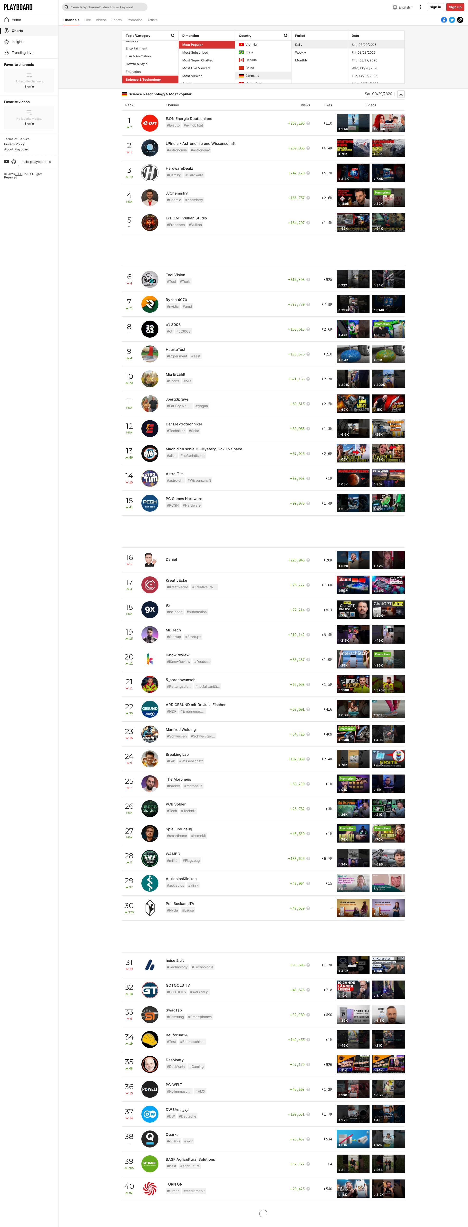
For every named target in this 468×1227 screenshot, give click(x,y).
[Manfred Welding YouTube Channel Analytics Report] (149, 734)
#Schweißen (177, 736)
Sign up (455, 7)
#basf (171, 1166)
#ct (169, 331)
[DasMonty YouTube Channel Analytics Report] (149, 1064)
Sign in (435, 7)
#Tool (171, 281)
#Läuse (188, 910)
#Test (195, 356)
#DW (171, 1116)
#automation (197, 612)
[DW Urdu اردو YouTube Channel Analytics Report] (149, 1114)
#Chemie (174, 200)
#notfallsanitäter (208, 686)
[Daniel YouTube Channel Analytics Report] (149, 560)
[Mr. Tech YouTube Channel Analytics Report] (149, 634)
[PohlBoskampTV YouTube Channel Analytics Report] (149, 908)
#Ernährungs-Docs (193, 711)
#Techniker (176, 431)
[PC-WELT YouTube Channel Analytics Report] (149, 1089)
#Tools (185, 281)
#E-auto (173, 125)
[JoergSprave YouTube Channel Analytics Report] (149, 403)
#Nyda (172, 910)
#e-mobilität (193, 125)
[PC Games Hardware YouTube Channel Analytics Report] (149, 503)
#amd (187, 306)
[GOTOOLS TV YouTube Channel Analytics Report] (149, 989)
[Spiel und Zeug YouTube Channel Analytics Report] (149, 833)
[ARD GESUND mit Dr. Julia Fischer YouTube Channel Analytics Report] (149, 709)
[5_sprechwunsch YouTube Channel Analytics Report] (149, 684)
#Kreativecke (177, 587)
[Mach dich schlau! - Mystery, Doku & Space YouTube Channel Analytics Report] (149, 453)
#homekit (198, 836)
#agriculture (190, 1166)
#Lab (171, 761)
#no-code (175, 612)
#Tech (172, 811)
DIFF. (18, 174)
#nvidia (173, 306)
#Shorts (173, 381)
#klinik (193, 885)
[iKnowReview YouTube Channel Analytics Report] (149, 659)
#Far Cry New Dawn (180, 406)
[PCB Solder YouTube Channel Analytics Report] (149, 808)
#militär (173, 860)
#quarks (173, 1141)
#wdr (188, 1141)
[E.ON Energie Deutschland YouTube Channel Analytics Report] (149, 123)
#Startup (174, 637)
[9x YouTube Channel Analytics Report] (149, 609)
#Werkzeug (199, 992)
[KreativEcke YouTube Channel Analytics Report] (149, 584)
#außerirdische (193, 455)
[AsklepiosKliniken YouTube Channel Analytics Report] (149, 883)
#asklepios (175, 885)
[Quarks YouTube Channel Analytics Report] (149, 1139)
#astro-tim (175, 480)
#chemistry (194, 200)
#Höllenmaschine (180, 1091)
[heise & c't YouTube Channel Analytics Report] (149, 964)
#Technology (177, 967)
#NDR (171, 711)
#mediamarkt (194, 1191)
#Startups (193, 637)
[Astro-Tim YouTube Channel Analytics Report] (149, 478)
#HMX (200, 1091)
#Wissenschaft (199, 480)
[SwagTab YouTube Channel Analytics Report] (149, 1014)
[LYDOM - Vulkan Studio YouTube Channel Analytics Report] (149, 222)
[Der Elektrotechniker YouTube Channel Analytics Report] (149, 428)
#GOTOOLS (176, 992)
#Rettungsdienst (180, 686)
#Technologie (202, 967)
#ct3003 (183, 331)
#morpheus (193, 786)
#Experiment (177, 356)
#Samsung (175, 1017)
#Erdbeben (176, 225)
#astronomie (177, 150)
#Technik (188, 811)
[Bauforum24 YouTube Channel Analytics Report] (149, 1039)
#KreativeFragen (205, 587)
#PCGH (173, 505)
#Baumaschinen (192, 1042)
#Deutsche (187, 1116)
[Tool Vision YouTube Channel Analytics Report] (149, 279)
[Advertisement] (263, 251)
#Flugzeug (191, 860)
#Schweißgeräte (203, 736)
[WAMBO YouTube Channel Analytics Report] (149, 858)
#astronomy (200, 150)
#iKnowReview (178, 661)
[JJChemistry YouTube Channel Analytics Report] (149, 197)
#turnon (173, 1191)
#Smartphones (200, 1017)
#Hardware (194, 175)
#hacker (173, 786)
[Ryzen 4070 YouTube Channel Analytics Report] (149, 304)
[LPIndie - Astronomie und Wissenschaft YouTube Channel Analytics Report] (149, 148)
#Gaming (174, 175)
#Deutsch (202, 661)
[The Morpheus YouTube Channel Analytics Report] (149, 783)
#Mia (187, 381)
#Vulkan (195, 225)
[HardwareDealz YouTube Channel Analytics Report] (149, 172)
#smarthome (177, 836)
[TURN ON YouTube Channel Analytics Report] (149, 1188)
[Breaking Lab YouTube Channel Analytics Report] (149, 758)
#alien (171, 455)
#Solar (194, 431)
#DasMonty (176, 1066)
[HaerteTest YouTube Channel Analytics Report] (149, 354)
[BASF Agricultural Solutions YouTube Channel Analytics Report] (149, 1163)
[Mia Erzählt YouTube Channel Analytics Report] (149, 378)
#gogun (201, 406)
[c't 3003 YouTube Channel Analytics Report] (149, 329)
